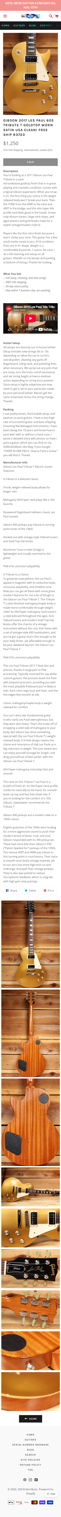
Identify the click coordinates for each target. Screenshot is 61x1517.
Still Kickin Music (28, 1489)
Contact (46, 25)
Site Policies (30, 1459)
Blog (32, 25)
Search (30, 1454)
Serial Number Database (30, 1444)
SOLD (30, 162)
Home (6, 25)
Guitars (19, 25)
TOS (30, 1469)
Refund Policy (30, 1464)
